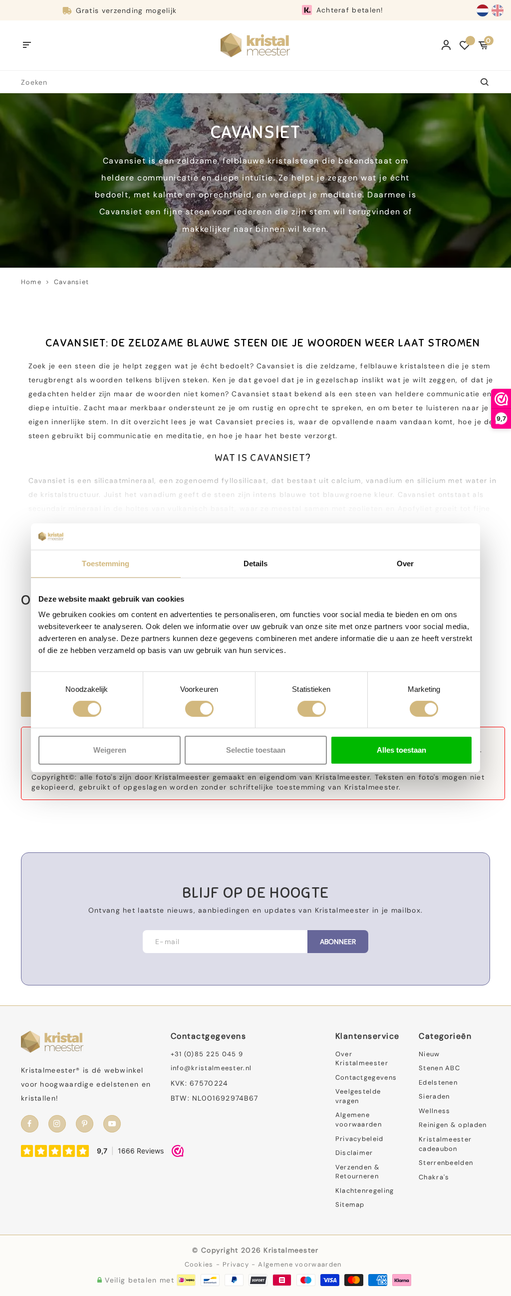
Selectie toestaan (255, 750)
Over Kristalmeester (361, 1059)
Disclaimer (354, 1152)
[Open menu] (27, 45)
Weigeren (109, 750)
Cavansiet (71, 282)
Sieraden (434, 1096)
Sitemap (350, 1204)
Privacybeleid (359, 1138)
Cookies (199, 1264)
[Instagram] (57, 1124)
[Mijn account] (446, 45)
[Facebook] (29, 1124)
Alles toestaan (401, 750)
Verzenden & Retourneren (357, 1172)
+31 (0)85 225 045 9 (207, 1054)
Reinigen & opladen (453, 1125)
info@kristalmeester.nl (211, 1068)
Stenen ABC (439, 1068)
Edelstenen (438, 1082)
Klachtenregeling (364, 1190)
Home (31, 282)
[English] (498, 10)
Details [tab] (256, 563)
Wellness (434, 1111)
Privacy (236, 1264)
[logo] (255, 44)
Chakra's (434, 1177)
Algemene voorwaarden (358, 1120)
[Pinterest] (84, 1124)
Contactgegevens (366, 1077)
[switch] (199, 709)
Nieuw (429, 1054)
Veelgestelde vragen (358, 1096)
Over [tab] (405, 563)
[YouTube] (112, 1124)
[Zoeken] (479, 82)
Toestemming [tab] (105, 563)
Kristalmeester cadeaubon (445, 1144)
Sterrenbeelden (446, 1162)
